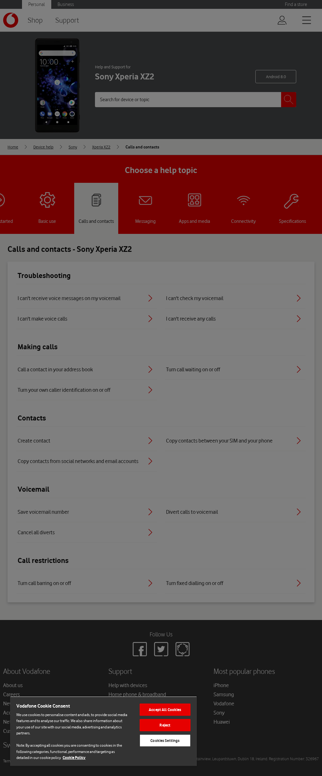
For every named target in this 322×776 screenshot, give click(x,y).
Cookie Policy (74, 757)
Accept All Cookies (165, 709)
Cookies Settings (165, 740)
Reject (164, 725)
